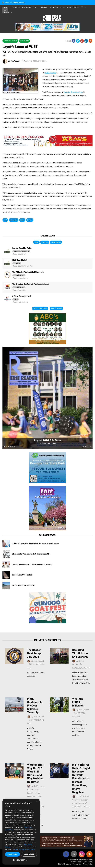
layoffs (29, 220)
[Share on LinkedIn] (86, 41)
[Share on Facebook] (73, 41)
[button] (21, 860)
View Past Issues (9, 446)
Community (24, 41)
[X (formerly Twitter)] (74, 855)
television (13, 220)
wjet (5, 220)
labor (22, 220)
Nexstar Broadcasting (73, 92)
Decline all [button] (29, 854)
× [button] (37, 801)
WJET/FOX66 (50, 73)
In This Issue (87, 446)
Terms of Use (77, 864)
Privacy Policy (88, 864)
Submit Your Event (40, 308)
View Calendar (56, 308)
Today (36, 242)
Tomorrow (44, 242)
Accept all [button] (12, 854)
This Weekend (56, 242)
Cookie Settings (19, 849)
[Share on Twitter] (78, 41)
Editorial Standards (64, 864)
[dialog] (21, 832)
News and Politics (10, 41)
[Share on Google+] (82, 41)
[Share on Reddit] (90, 41)
